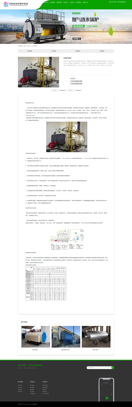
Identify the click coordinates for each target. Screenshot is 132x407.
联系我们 (78, 2)
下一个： (71, 90)
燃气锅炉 (30, 51)
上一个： (55, 90)
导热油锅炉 (45, 385)
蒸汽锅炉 (54, 51)
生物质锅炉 (32, 393)
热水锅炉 (102, 51)
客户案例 (52, 2)
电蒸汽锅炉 (95, 349)
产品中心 (45, 2)
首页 (40, 2)
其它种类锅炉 (45, 393)
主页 (25, 46)
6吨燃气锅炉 (78, 90)
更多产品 (85, 2)
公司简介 (65, 2)
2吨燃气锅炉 (62, 90)
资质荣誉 (20, 389)
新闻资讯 (59, 2)
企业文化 (72, 2)
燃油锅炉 (78, 51)
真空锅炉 (44, 389)
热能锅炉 (44, 391)
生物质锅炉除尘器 (65, 349)
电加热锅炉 (35, 349)
